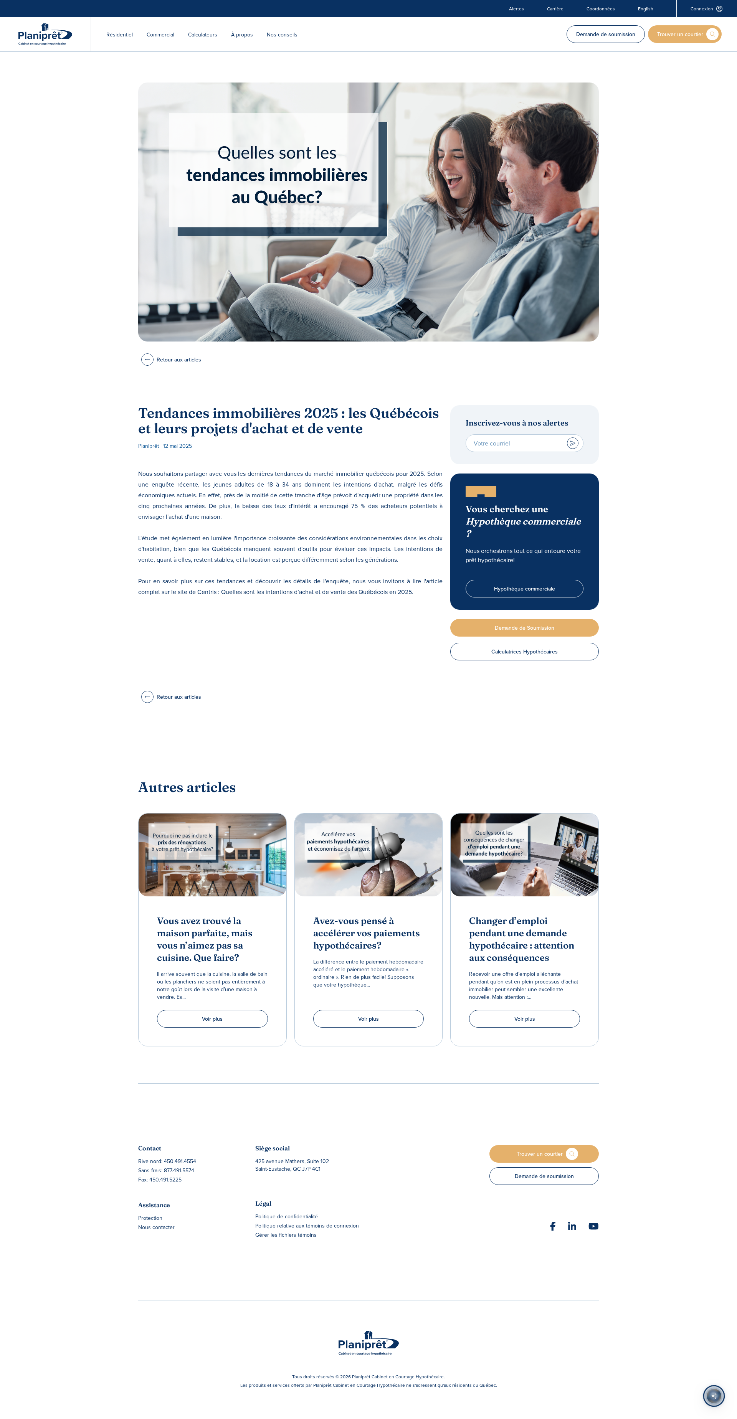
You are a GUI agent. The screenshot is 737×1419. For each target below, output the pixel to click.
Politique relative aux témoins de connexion (307, 1225)
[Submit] (572, 443)
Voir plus (212, 1019)
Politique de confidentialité (286, 1216)
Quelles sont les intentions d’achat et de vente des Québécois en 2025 (316, 591)
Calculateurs (202, 34)
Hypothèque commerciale (524, 588)
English (645, 9)
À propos (242, 34)
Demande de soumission (605, 34)
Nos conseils (282, 34)
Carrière (555, 9)
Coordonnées (601, 9)
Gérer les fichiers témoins (286, 1235)
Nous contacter (156, 1227)
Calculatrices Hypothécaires (524, 651)
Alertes (516, 9)
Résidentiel (119, 34)
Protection (150, 1218)
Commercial (160, 34)
